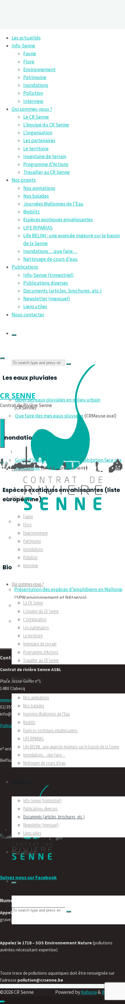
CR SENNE (17, 395)
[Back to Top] (2, 1002)
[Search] (14, 335)
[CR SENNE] (62, 515)
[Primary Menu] (2, 433)
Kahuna (88, 992)
